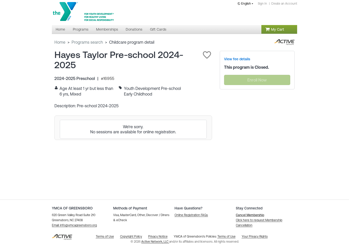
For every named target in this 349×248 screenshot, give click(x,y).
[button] (207, 55)
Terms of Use (226, 236)
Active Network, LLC (155, 241)
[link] (237, 59)
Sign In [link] (262, 3)
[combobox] (246, 4)
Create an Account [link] (284, 3)
